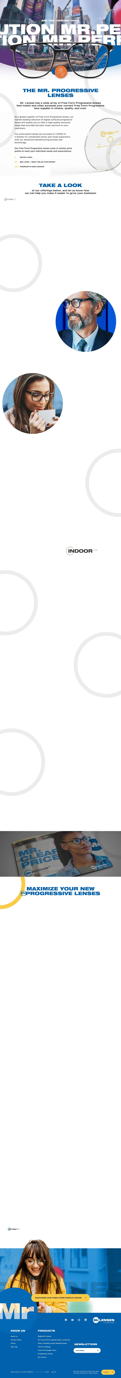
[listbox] (55, 1372)
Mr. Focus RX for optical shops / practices (54, 1340)
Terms (13, 1343)
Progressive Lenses (45, 1354)
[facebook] (66, 1320)
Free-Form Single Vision (47, 1350)
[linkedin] (86, 1320)
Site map (14, 1347)
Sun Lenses (42, 1357)
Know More (93, 1373)
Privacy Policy (16, 1340)
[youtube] (72, 1320)
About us (14, 1336)
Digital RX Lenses (44, 1336)
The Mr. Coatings (44, 1347)
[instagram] (79, 1320)
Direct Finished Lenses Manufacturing (52, 1343)
